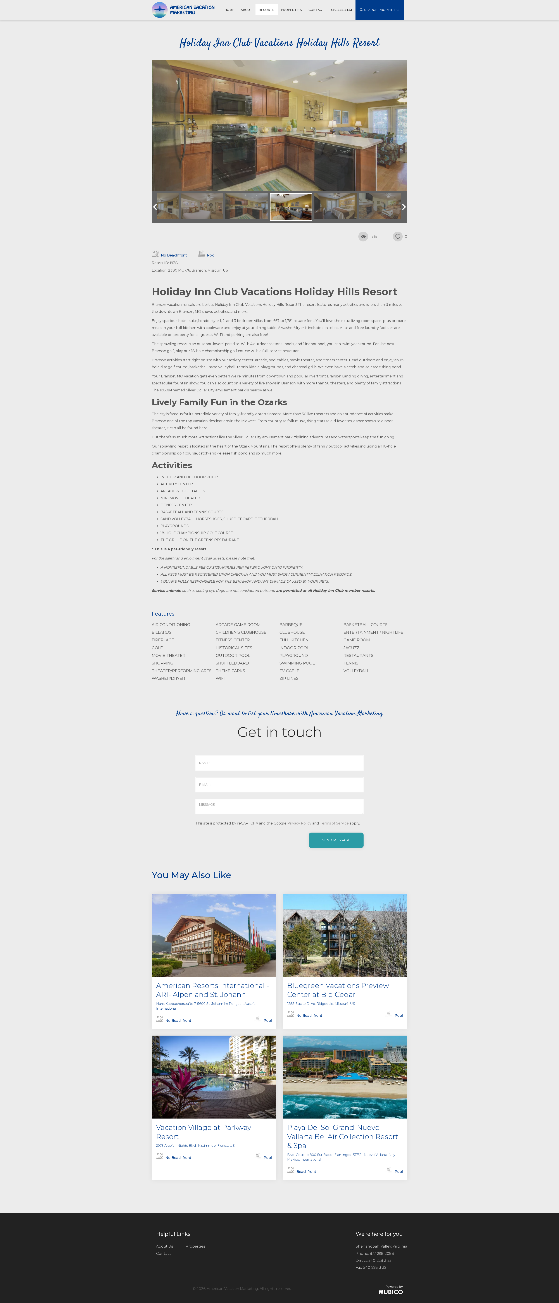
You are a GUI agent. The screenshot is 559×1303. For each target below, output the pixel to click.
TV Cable (289, 670)
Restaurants (358, 655)
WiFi (220, 678)
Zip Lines (289, 678)
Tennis (350, 663)
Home (230, 10)
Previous (156, 207)
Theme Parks (230, 670)
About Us (164, 1246)
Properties (291, 10)
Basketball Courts (365, 624)
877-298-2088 (382, 1253)
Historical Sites (234, 647)
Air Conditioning (171, 624)
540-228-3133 (341, 10)
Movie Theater (168, 655)
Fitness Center (233, 640)
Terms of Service (334, 823)
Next (403, 207)
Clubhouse (292, 632)
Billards (161, 632)
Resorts (266, 10)
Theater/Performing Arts (182, 670)
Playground (294, 655)
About (246, 10)
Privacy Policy (299, 823)
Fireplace (163, 640)
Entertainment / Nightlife (373, 632)
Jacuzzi (352, 647)
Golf (157, 647)
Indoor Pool (294, 647)
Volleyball (356, 670)
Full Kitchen (294, 640)
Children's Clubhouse (241, 632)
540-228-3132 (374, 1267)
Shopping (162, 663)
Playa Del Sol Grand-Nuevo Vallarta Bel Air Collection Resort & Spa (342, 1136)
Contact (316, 10)
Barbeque (291, 624)
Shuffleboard (232, 663)
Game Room (356, 640)
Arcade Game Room (238, 624)
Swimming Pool (297, 663)
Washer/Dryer (168, 678)
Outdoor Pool (233, 655)
